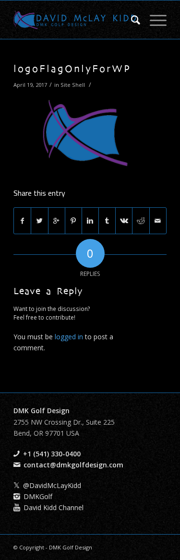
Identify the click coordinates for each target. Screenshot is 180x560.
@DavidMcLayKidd (52, 485)
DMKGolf (38, 496)
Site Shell (72, 84)
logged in (69, 336)
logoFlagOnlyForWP (72, 69)
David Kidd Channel (54, 507)
